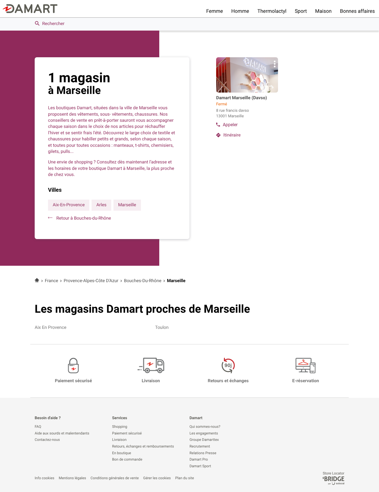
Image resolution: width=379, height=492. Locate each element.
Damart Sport (200, 466)
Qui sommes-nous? (205, 427)
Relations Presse (203, 453)
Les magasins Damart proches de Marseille (142, 308)
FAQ (38, 427)
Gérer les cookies (157, 478)
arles (101, 204)
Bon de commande (127, 460)
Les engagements (204, 434)
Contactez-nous (47, 440)
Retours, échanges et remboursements (143, 447)
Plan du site (184, 478)
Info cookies (44, 478)
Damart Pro (199, 460)
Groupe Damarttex (204, 440)
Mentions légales (72, 478)
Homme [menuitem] (240, 11)
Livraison (119, 440)
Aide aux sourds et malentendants (62, 434)
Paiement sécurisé (127, 434)
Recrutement (200, 447)
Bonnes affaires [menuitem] (357, 11)
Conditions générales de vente (114, 478)
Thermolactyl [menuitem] (272, 11)
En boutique (121, 453)
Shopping (119, 427)
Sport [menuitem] (301, 11)
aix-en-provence (69, 204)
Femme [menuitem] (214, 11)
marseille (127, 204)
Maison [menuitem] (323, 11)
